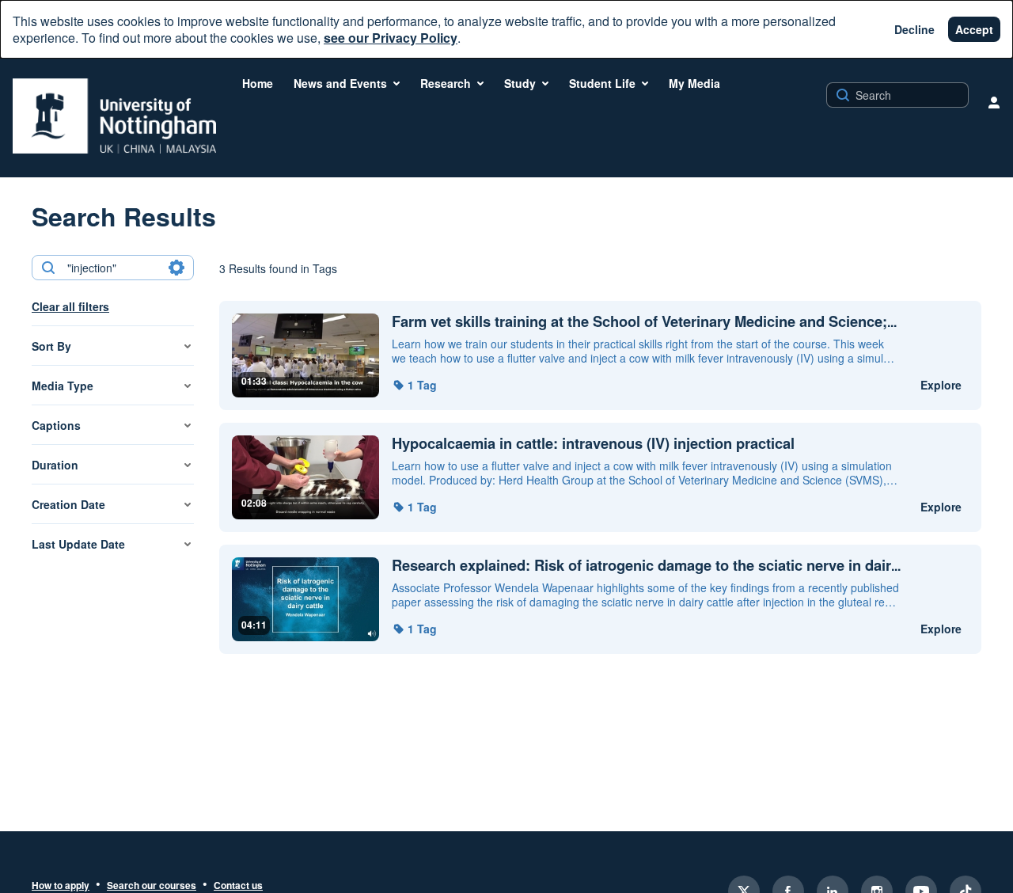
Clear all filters (70, 306)
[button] (414, 385)
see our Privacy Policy (390, 37)
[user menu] (994, 102)
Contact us (238, 886)
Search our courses (151, 886)
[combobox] (112, 268)
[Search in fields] (176, 267)
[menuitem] (257, 83)
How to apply (60, 886)
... (644, 322)
